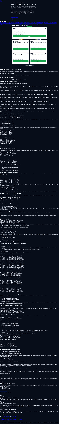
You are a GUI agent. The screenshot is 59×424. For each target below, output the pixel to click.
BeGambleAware (4, 416)
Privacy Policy (2, 419)
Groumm (1, 0)
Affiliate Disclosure (10, 419)
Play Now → (29, 36)
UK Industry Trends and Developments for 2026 (26, 24)
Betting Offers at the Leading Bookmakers (49, 22)
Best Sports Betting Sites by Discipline (38, 22)
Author (1, 1)
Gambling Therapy (13, 416)
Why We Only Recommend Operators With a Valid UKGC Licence (34, 23)
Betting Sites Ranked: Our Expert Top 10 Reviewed (7, 22)
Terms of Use (6, 419)
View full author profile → (3, 391)
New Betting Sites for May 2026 (18, 22)
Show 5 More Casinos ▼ (29, 65)
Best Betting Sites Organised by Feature (28, 22)
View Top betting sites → (14, 17)
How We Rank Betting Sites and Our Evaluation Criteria (18, 23)
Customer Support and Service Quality (15, 24)
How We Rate (14, 419)
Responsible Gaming (19, 419)
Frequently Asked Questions (37, 24)
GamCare (8, 416)
